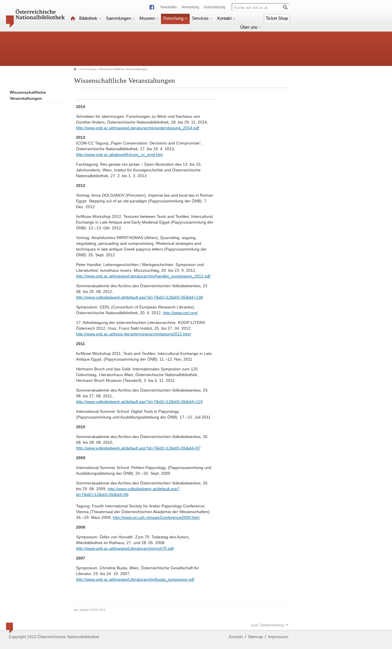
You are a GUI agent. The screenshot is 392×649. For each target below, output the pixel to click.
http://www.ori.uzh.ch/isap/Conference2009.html (156, 517)
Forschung (173, 18)
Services (200, 18)
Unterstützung (214, 7)
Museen (147, 18)
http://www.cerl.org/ (180, 312)
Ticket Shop (277, 18)
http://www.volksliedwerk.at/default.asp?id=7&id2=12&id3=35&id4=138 (139, 297)
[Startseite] (72, 18)
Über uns (248, 27)
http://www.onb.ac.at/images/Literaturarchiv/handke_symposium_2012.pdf (143, 276)
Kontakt (224, 18)
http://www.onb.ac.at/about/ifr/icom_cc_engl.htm (119, 154)
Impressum (278, 636)
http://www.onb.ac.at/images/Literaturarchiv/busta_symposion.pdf (135, 579)
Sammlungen (118, 18)
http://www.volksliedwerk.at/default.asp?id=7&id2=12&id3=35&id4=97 (138, 448)
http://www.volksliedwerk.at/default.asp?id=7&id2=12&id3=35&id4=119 (139, 401)
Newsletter (168, 7)
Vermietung (190, 7)
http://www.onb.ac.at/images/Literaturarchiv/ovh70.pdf (125, 548)
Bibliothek (88, 18)
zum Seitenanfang (267, 625)
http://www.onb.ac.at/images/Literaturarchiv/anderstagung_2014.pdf (137, 128)
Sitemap (255, 636)
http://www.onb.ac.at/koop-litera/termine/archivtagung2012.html (133, 334)
